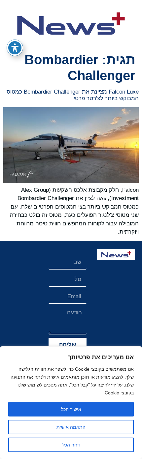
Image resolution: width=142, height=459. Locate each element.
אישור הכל (71, 409)
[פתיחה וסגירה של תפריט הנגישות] (15, 48)
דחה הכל (71, 444)
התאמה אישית (71, 427)
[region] (71, 402)
